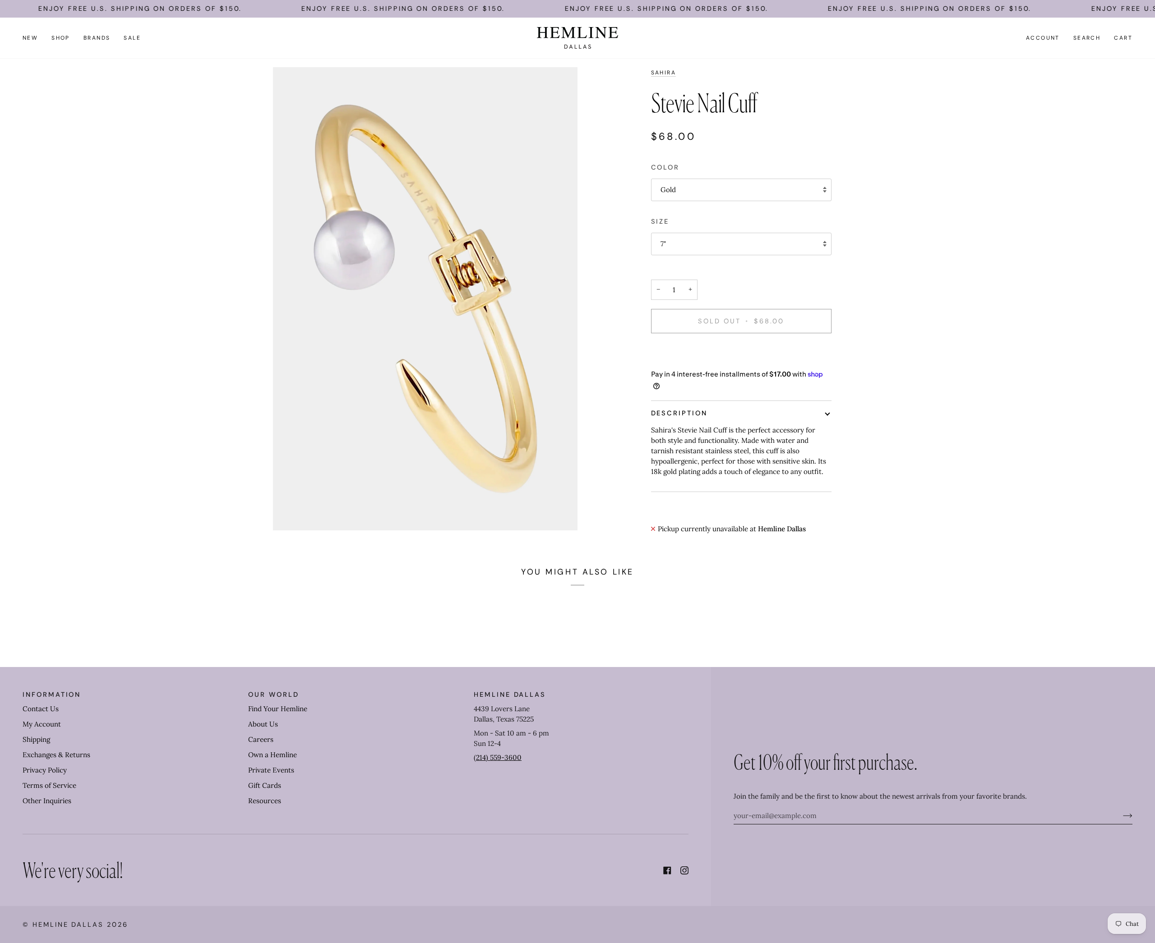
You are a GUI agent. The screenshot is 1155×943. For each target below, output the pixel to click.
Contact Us (41, 708)
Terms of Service (49, 785)
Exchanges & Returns (56, 754)
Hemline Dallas (68, 924)
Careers (260, 739)
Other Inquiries (47, 800)
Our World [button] (273, 694)
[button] (61, 38)
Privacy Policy (45, 770)
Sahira (663, 72)
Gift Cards (264, 785)
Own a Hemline (272, 754)
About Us (263, 724)
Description (679, 413)
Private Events (271, 770)
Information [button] (52, 694)
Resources (264, 800)
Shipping (36, 739)
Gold (668, 189)
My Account (42, 724)
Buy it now (741, 352)
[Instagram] (684, 870)
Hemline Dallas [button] (510, 694)
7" (663, 243)
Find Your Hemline (277, 708)
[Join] (1120, 816)
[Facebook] (667, 870)
